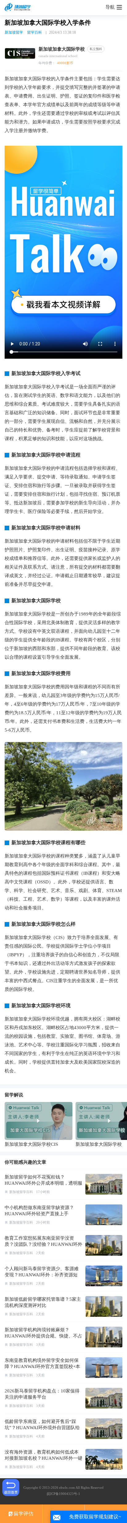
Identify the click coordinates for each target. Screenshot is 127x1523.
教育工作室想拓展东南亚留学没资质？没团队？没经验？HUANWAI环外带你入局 (43, 1244)
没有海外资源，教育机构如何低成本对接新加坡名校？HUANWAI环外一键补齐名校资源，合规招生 (43, 1458)
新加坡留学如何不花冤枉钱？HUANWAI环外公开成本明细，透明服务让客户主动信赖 (43, 1183)
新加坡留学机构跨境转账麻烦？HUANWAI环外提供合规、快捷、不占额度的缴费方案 (43, 1336)
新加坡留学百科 (21, 1192)
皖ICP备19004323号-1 (63, 1494)
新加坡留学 (14, 32)
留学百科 (34, 32)
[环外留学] (18, 7)
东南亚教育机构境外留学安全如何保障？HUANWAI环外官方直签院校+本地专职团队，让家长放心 (42, 1366)
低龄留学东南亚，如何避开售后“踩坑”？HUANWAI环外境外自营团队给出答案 (42, 1427)
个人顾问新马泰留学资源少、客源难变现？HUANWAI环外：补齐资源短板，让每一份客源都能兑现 (42, 1274)
